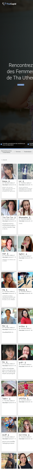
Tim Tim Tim (7, 217)
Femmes (18, 151)
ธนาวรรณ (23, 435)
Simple (20, 260)
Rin (3, 362)
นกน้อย (22, 326)
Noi (3, 326)
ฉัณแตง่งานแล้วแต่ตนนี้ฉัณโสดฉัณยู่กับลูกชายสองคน (8, 442)
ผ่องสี (4, 435)
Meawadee (23, 217)
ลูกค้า (21, 362)
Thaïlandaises (28, 151)
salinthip (22, 398)
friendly (20, 223)
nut (20, 181)
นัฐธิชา (22, 254)
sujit (4, 254)
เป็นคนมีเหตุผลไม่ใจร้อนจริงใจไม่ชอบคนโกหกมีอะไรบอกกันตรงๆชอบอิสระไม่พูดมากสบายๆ (8, 226)
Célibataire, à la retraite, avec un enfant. (8, 260)
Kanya (4, 181)
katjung (22, 290)
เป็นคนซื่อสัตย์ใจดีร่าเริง (7, 332)
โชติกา (5, 399)
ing (3, 290)
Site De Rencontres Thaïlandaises (6, 151)
